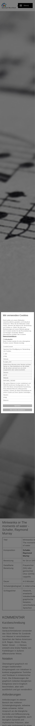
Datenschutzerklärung (9, 336)
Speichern (17, 406)
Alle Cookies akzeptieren (17, 410)
